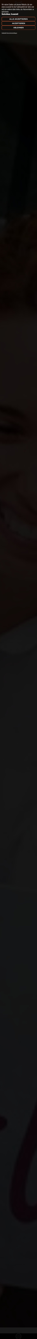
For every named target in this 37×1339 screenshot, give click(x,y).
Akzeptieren (18, 23)
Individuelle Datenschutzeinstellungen (9, 33)
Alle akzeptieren (18, 19)
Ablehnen (18, 28)
